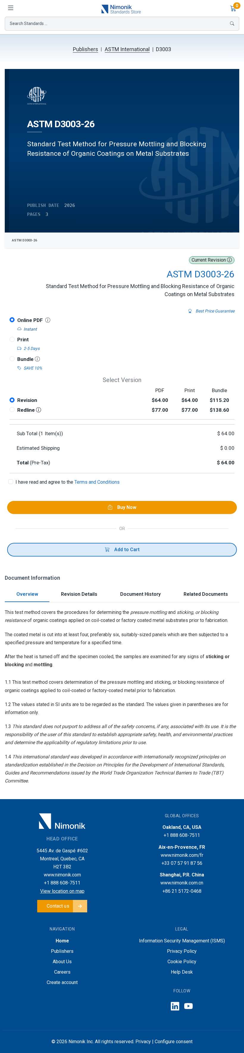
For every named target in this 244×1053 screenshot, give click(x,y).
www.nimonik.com (62, 875)
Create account (62, 982)
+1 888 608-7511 (62, 883)
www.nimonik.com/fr (182, 855)
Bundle (26, 359)
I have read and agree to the (67, 482)
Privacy (143, 1041)
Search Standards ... (28, 23)
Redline (26, 410)
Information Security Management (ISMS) (182, 941)
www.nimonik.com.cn (181, 883)
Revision (27, 400)
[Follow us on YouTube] (188, 1006)
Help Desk (182, 972)
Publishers (85, 49)
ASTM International (127, 49)
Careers (62, 972)
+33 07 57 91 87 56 (182, 863)
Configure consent (174, 1041)
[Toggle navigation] (11, 8)
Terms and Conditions (97, 482)
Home (62, 941)
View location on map (62, 891)
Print (23, 339)
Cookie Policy (182, 961)
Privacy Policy (182, 951)
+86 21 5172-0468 (181, 891)
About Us (62, 961)
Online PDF (30, 320)
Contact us (58, 906)
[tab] (27, 594)
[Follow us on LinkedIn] (175, 1006)
